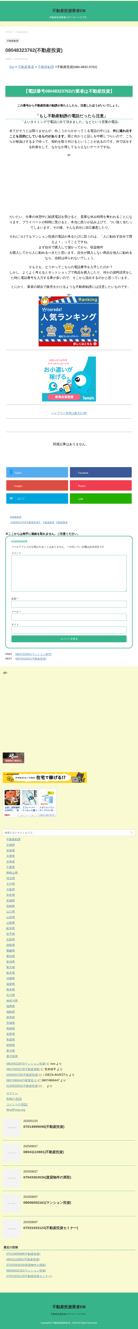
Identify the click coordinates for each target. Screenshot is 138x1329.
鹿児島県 (12, 1056)
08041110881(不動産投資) (43, 1152)
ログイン (12, 1093)
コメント (16, 552)
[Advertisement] (69, 181)
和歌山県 (12, 872)
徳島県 (10, 945)
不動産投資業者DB (69, 10)
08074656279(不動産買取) (23, 1069)
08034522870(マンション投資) (26, 1063)
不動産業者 (26, 67)
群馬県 (10, 1017)
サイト (15, 624)
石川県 (10, 995)
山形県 (10, 917)
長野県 (10, 1034)
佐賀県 (10, 850)
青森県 (10, 1039)
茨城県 (10, 1022)
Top (11, 67)
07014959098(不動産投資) (43, 1127)
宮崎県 (10, 906)
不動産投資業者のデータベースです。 (69, 1314)
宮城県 (10, 900)
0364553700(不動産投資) (22, 1074)
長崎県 (10, 1028)
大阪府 (10, 889)
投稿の (14, 1098)
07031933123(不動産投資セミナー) (50, 1228)
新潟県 (10, 961)
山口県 (10, 911)
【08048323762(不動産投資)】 (25, 522)
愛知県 (10, 956)
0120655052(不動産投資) (22, 1085)
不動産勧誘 (46, 67)
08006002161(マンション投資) (47, 1202)
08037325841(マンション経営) (33, 654)
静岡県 (10, 1045)
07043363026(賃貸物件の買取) (47, 1177)
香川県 (10, 1050)
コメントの (16, 1104)
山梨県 (10, 922)
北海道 (10, 861)
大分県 (10, 883)
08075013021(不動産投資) (30, 658)
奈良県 (10, 895)
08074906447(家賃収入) (21, 1080)
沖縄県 (10, 978)
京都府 (10, 844)
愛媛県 (10, 950)
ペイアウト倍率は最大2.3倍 (69, 413)
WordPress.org (15, 1109)
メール (15, 611)
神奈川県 (12, 1000)
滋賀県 (10, 984)
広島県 (10, 939)
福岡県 (10, 1006)
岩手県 (10, 933)
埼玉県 (10, 878)
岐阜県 (10, 928)
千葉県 (10, 867)
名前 (14, 598)
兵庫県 (10, 856)
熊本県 (10, 989)
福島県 (10, 1011)
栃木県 (10, 972)
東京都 (10, 967)
